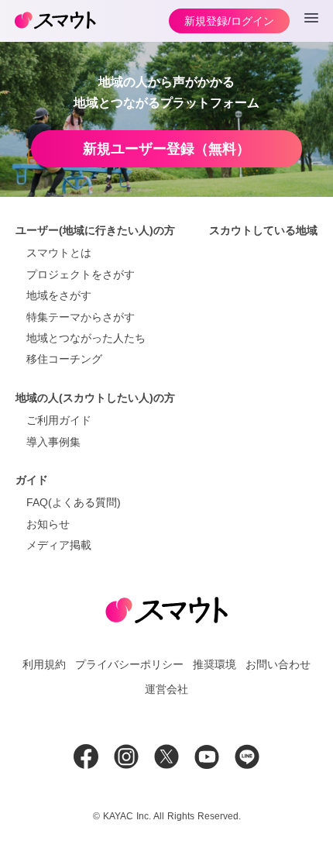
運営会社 (166, 689)
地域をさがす (58, 295)
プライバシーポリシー (129, 664)
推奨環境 (214, 664)
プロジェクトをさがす (80, 274)
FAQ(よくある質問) (73, 502)
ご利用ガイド (58, 420)
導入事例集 (53, 442)
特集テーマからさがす (80, 317)
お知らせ (48, 524)
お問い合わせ (278, 664)
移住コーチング (64, 359)
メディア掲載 (58, 545)
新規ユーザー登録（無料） (166, 149)
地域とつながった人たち (86, 338)
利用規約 (44, 664)
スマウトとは (58, 252)
